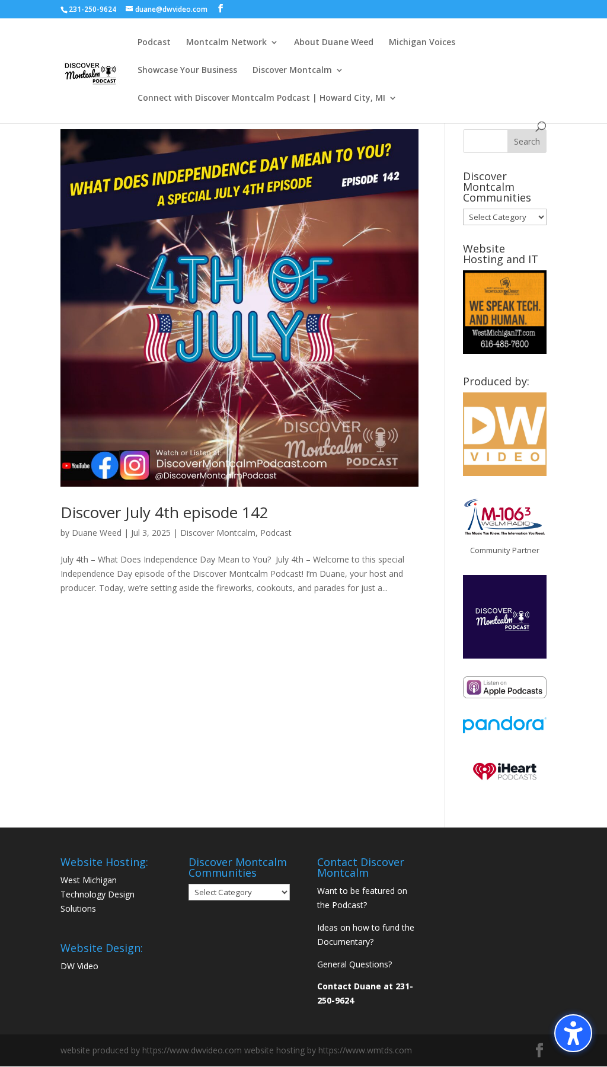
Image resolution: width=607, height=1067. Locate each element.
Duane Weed (97, 532)
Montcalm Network (226, 42)
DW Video (79, 966)
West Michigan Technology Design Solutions (97, 894)
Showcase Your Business (187, 70)
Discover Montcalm (292, 70)
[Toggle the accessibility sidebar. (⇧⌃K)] (573, 1033)
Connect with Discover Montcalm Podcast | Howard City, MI (261, 98)
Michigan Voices (422, 42)
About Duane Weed (333, 42)
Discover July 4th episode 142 (164, 512)
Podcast (154, 42)
